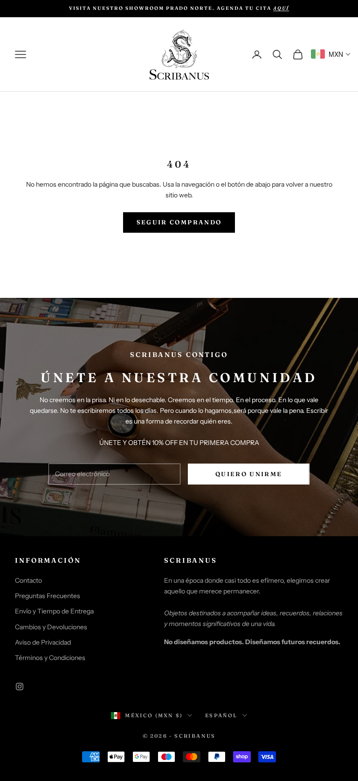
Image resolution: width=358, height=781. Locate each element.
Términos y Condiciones (50, 657)
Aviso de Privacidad (43, 642)
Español (221, 715)
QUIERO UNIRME (248, 474)
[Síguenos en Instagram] (19, 686)
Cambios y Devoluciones (51, 627)
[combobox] (331, 54)
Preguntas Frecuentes (47, 596)
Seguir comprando (179, 222)
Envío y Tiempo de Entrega (54, 611)
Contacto (28, 580)
